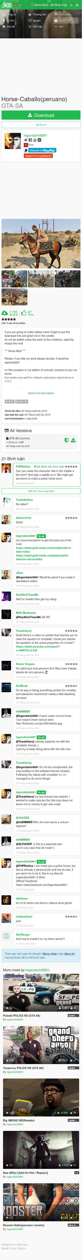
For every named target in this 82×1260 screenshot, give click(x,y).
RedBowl (22, 686)
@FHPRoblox (24, 866)
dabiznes (22, 898)
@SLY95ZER (24, 844)
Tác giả (41, 536)
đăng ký (69, 953)
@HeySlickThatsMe (28, 617)
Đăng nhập (50, 953)
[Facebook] (30, 139)
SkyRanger (23, 934)
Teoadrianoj (23, 631)
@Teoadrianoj (25, 741)
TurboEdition (24, 500)
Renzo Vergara (25, 664)
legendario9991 (35, 135)
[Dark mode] (71, 4)
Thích (31, 315)
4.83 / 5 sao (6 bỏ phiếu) (13, 323)
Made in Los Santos (13, 1248)
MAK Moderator (26, 613)
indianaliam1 (24, 916)
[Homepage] (26, 139)
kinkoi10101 (24, 518)
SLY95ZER (22, 818)
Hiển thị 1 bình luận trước (41, 491)
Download (43, 115)
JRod (19, 573)
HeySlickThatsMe (27, 594)
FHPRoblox (23, 466)
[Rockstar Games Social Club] (39, 139)
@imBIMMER (24, 822)
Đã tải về (14, 315)
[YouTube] (35, 139)
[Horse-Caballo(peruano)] (41, 243)
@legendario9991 (27, 577)
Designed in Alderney (14, 1244)
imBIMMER (23, 711)
